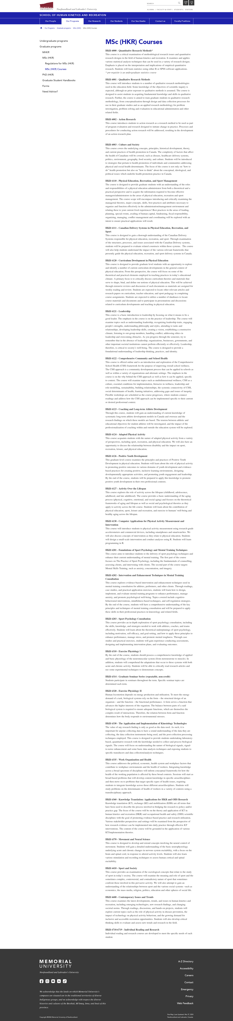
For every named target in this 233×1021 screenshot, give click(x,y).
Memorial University (68, 6)
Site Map (170, 1014)
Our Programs (72, 21)
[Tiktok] (65, 981)
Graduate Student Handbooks (58, 80)
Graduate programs (64, 28)
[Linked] (59, 981)
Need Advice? (50, 91)
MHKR (45, 52)
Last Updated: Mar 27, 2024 (183, 1014)
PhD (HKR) (48, 74)
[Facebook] (41, 981)
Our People (50, 21)
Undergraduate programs (54, 40)
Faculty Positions (182, 21)
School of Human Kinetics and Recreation (73, 15)
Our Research (94, 21)
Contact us (160, 21)
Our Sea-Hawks (138, 21)
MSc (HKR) (77, 28)
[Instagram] (47, 981)
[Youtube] (53, 981)
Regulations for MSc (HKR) (59, 63)
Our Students (116, 21)
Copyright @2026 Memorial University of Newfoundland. (59, 1017)
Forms (45, 86)
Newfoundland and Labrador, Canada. (180, 1017)
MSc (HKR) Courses (55, 69)
